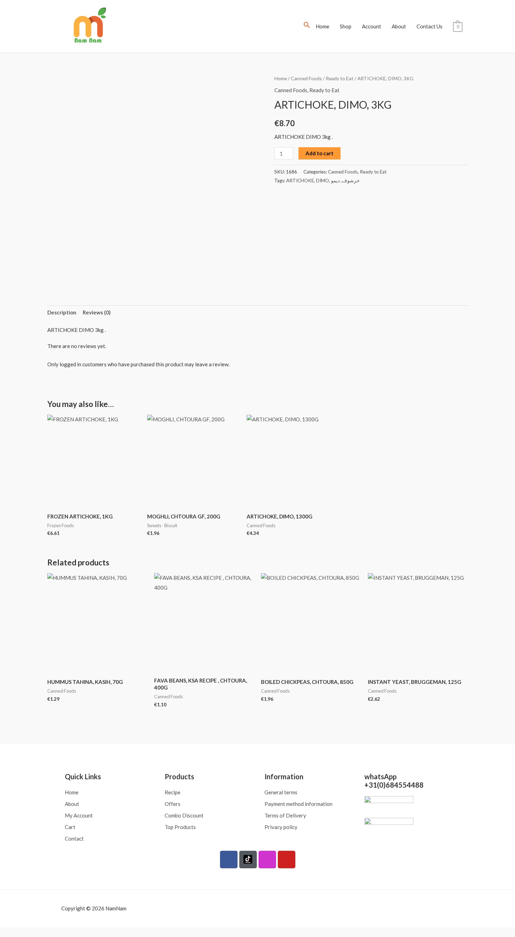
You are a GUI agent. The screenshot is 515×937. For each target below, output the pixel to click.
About (399, 26)
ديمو (335, 180)
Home (322, 26)
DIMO (322, 180)
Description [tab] (61, 312)
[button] (306, 26)
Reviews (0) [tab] (97, 312)
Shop (345, 26)
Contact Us (429, 26)
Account (371, 26)
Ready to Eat (339, 78)
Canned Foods (306, 78)
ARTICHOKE (300, 180)
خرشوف (351, 180)
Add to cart (319, 153)
